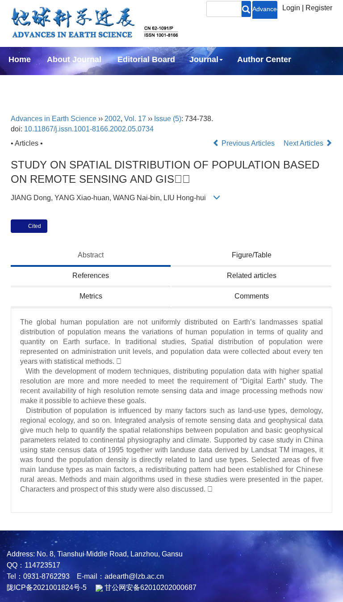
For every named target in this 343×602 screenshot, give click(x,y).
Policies (22, 83)
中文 (188, 83)
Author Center (264, 59)
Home (19, 59)
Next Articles (304, 143)
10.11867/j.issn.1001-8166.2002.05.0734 (89, 129)
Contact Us (142, 83)
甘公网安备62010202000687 (150, 587)
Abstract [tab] (91, 255)
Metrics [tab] (90, 296)
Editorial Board (146, 59)
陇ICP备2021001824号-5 (47, 587)
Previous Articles (248, 143)
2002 (113, 118)
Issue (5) (167, 118)
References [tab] (90, 275)
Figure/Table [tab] (252, 255)
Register (318, 8)
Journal (203, 59)
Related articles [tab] (251, 275)
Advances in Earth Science (53, 118)
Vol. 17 (135, 118)
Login (291, 8)
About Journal (74, 59)
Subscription (80, 83)
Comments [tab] (251, 296)
